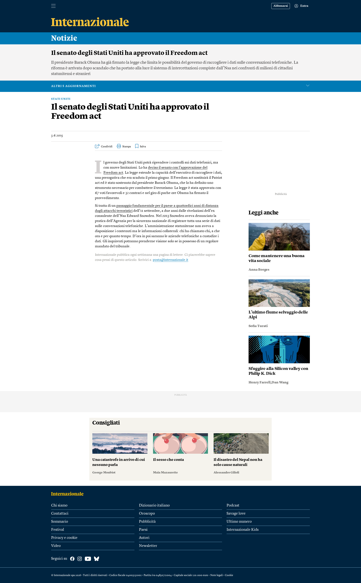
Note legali (216, 575)
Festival (57, 530)
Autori (144, 538)
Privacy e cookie (64, 538)
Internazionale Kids (243, 530)
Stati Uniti (61, 99)
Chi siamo (59, 505)
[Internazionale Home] (68, 494)
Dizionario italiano (154, 505)
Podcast (233, 505)
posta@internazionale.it (170, 260)
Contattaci (59, 514)
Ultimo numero (239, 522)
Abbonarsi (280, 6)
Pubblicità (147, 522)
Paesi (143, 530)
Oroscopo (147, 514)
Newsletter (148, 546)
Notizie (64, 38)
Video (56, 546)
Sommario (59, 522)
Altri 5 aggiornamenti (73, 86)
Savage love (236, 514)
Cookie (229, 575)
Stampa (126, 146)
